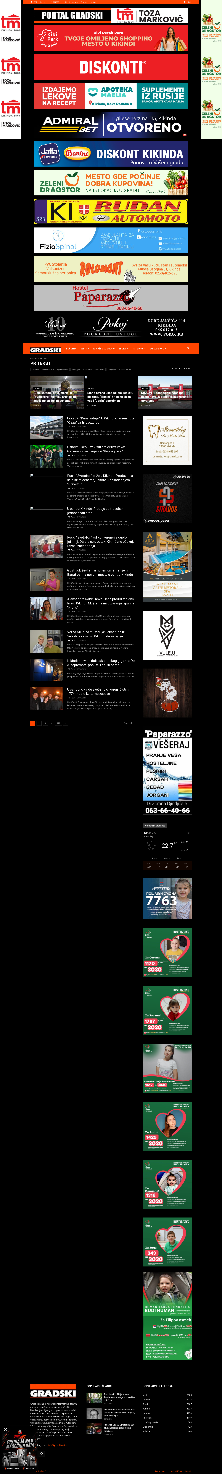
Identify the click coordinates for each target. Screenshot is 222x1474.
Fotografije (112, 369)
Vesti (84, 348)
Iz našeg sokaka (102, 348)
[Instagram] (189, 2)
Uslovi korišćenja (175, 1471)
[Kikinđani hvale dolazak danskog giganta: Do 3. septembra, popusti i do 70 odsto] (46, 670)
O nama (84, 2)
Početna (71, 348)
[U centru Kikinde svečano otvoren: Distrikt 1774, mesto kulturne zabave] (46, 698)
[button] (188, 348)
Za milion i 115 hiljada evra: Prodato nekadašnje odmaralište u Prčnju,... (119, 1397)
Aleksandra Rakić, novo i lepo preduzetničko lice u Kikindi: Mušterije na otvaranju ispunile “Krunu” (100, 603)
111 (58, 723)
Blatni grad (76, 369)
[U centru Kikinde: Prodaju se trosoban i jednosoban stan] (46, 518)
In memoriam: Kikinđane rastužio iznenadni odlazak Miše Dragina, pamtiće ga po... (119, 1412)
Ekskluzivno (157, 348)
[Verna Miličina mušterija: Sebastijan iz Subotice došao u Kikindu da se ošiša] (46, 641)
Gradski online (125, 369)
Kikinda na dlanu (71, 2)
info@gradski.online (57, 1445)
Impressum (160, 1471)
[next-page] (65, 723)
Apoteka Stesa (62, 369)
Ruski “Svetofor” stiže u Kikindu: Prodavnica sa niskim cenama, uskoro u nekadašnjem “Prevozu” (100, 480)
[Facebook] (184, 2)
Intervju (138, 348)
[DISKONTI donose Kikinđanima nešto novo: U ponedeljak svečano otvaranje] (165, 392)
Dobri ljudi (87, 369)
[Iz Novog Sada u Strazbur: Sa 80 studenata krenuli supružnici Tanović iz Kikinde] (94, 1428)
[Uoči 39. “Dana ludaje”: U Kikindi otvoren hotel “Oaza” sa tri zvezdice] (46, 427)
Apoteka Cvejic (48, 369)
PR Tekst (37, 388)
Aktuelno (35, 369)
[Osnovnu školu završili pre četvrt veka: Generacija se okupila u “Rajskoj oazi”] (46, 456)
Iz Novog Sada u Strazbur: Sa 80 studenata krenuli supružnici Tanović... (119, 1428)
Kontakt (93, 2)
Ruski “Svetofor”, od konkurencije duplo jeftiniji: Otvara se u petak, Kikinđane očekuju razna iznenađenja (101, 542)
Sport (122, 348)
